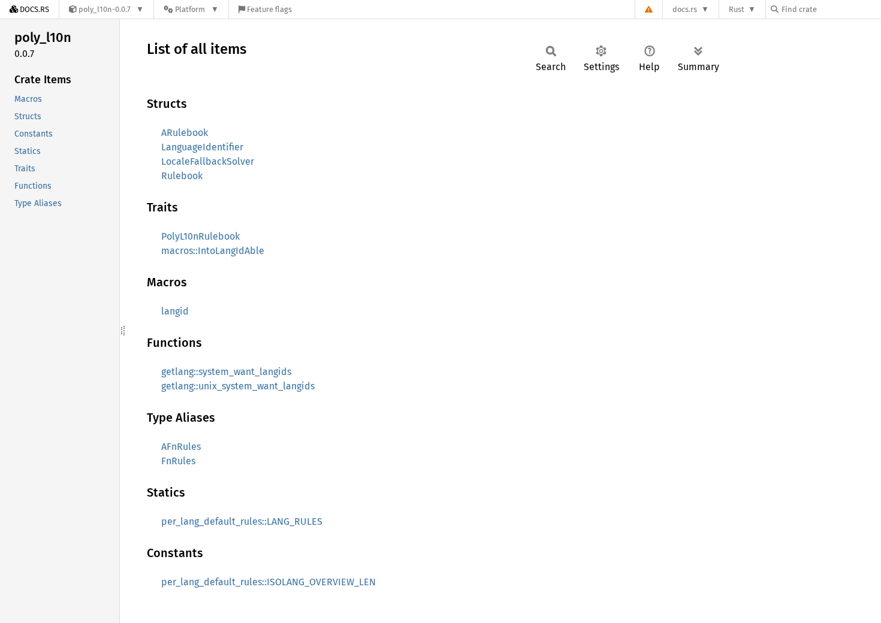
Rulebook (182, 176)
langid (175, 311)
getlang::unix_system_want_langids (238, 386)
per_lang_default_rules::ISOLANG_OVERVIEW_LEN (268, 582)
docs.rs (684, 9)
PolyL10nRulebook (200, 236)
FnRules (178, 461)
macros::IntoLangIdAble (212, 250)
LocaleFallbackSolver (207, 161)
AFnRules (181, 446)
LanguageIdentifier (202, 147)
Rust (736, 9)
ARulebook (184, 132)
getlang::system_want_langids (226, 371)
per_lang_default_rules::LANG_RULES (241, 521)
